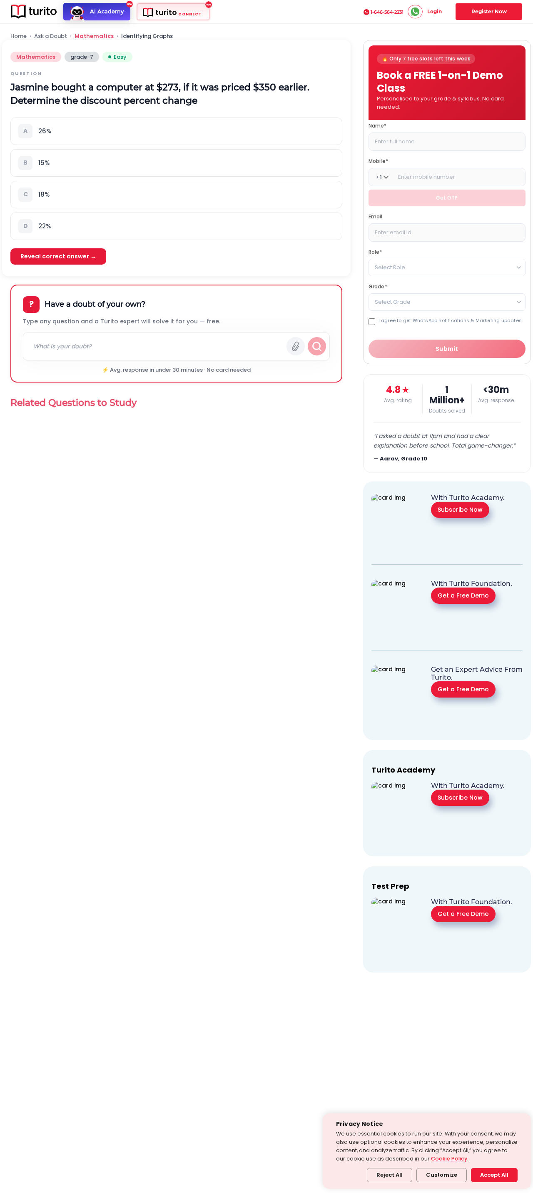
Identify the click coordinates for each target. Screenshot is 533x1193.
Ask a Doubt (50, 36)
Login (434, 11)
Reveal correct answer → (58, 256)
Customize (441, 1175)
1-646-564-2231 (387, 12)
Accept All (494, 1175)
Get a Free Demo (463, 595)
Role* (375, 251)
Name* (378, 125)
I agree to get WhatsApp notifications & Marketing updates (450, 321)
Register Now (489, 11)
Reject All (389, 1175)
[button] (176, 131)
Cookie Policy (449, 1158)
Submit (447, 349)
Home (18, 36)
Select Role (390, 267)
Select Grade (393, 302)
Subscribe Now (460, 509)
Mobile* (378, 161)
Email (376, 216)
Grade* (378, 286)
